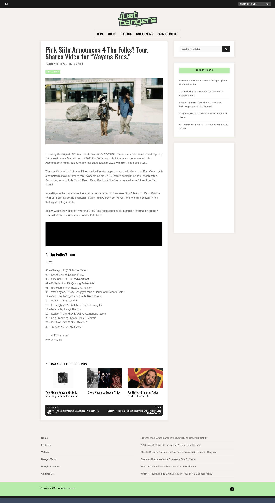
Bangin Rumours (168, 34)
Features (126, 34)
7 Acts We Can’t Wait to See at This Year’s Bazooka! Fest (171, 445)
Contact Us (47, 473)
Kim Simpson (76, 64)
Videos (112, 34)
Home (100, 34)
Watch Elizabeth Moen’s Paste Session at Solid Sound (169, 466)
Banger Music (144, 34)
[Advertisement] (204, 191)
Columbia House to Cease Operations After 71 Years (168, 459)
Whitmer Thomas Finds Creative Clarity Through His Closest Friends (176, 473)
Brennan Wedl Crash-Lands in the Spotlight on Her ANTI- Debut (173, 437)
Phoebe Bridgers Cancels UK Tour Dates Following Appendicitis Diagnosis (179, 452)
